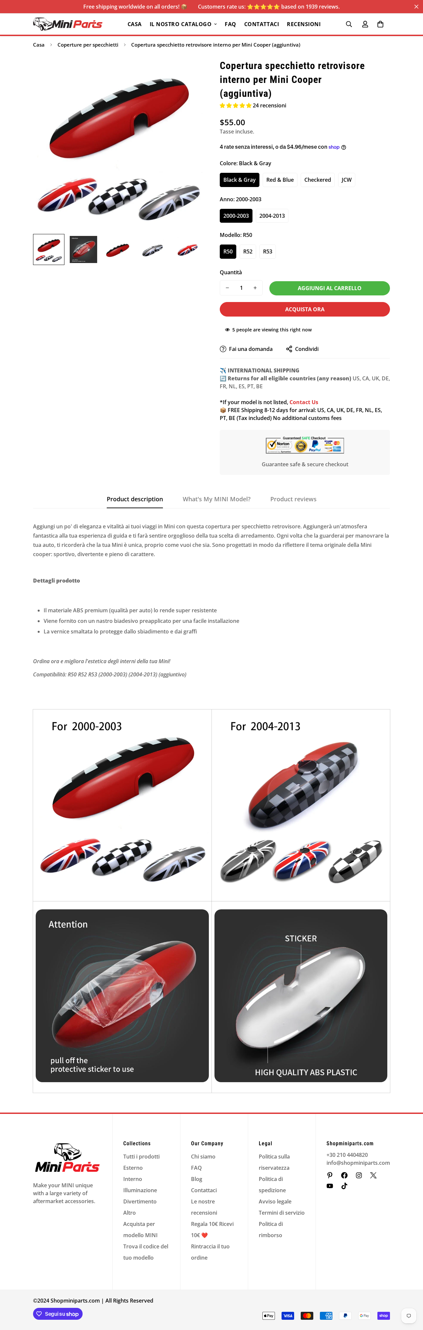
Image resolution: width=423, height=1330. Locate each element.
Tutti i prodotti (141, 1156)
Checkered (317, 179)
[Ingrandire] (189, 72)
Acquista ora (305, 309)
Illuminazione (140, 1190)
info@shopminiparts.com (358, 1162)
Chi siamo (203, 1156)
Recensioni (304, 24)
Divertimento (140, 1201)
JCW (347, 179)
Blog (196, 1179)
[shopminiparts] (330, 1175)
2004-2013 (272, 215)
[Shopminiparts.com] (67, 24)
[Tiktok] (344, 1186)
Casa (135, 24)
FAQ (230, 24)
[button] (380, 24)
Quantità (231, 272)
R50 (228, 251)
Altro (129, 1212)
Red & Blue (280, 179)
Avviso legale (275, 1201)
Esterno (133, 1167)
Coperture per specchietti (88, 44)
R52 (247, 251)
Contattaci (261, 24)
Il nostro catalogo (181, 24)
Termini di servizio (282, 1212)
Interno (132, 1179)
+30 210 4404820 (347, 1155)
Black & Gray (239, 179)
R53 (267, 251)
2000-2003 (236, 215)
